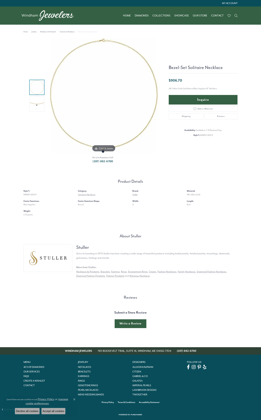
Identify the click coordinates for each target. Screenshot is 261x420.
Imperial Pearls (141, 385)
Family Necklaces (186, 271)
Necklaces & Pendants (48, 32)
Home (127, 15)
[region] (103, 95)
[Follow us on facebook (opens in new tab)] (188, 367)
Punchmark (136, 415)
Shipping (186, 116)
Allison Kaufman (142, 367)
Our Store (200, 15)
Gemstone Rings (88, 385)
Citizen (136, 371)
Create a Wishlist (34, 380)
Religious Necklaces (140, 275)
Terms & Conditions (126, 402)
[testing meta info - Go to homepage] (50, 15)
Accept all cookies (53, 411)
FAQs (26, 376)
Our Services (32, 371)
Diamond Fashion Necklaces (211, 271)
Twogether (139, 394)
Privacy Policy (108, 402)
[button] (229, 3)
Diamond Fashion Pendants (90, 275)
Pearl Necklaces (88, 390)
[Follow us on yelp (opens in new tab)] (204, 367)
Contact (217, 15)
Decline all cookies (27, 411)
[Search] (236, 15)
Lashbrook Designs (144, 390)
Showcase (181, 15)
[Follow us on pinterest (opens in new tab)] (199, 367)
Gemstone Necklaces (67, 32)
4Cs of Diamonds (34, 367)
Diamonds (142, 15)
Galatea (137, 380)
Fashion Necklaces (166, 271)
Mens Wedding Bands (91, 394)
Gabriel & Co (140, 376)
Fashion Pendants (115, 275)
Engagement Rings (138, 271)
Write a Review (130, 323)
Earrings (115, 271)
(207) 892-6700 (102, 161)
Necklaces (84, 367)
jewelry (34, 32)
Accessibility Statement (149, 402)
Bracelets (105, 271)
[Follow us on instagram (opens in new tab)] (194, 367)
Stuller (135, 194)
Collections (161, 15)
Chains (152, 271)
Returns (221, 116)
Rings (124, 271)
